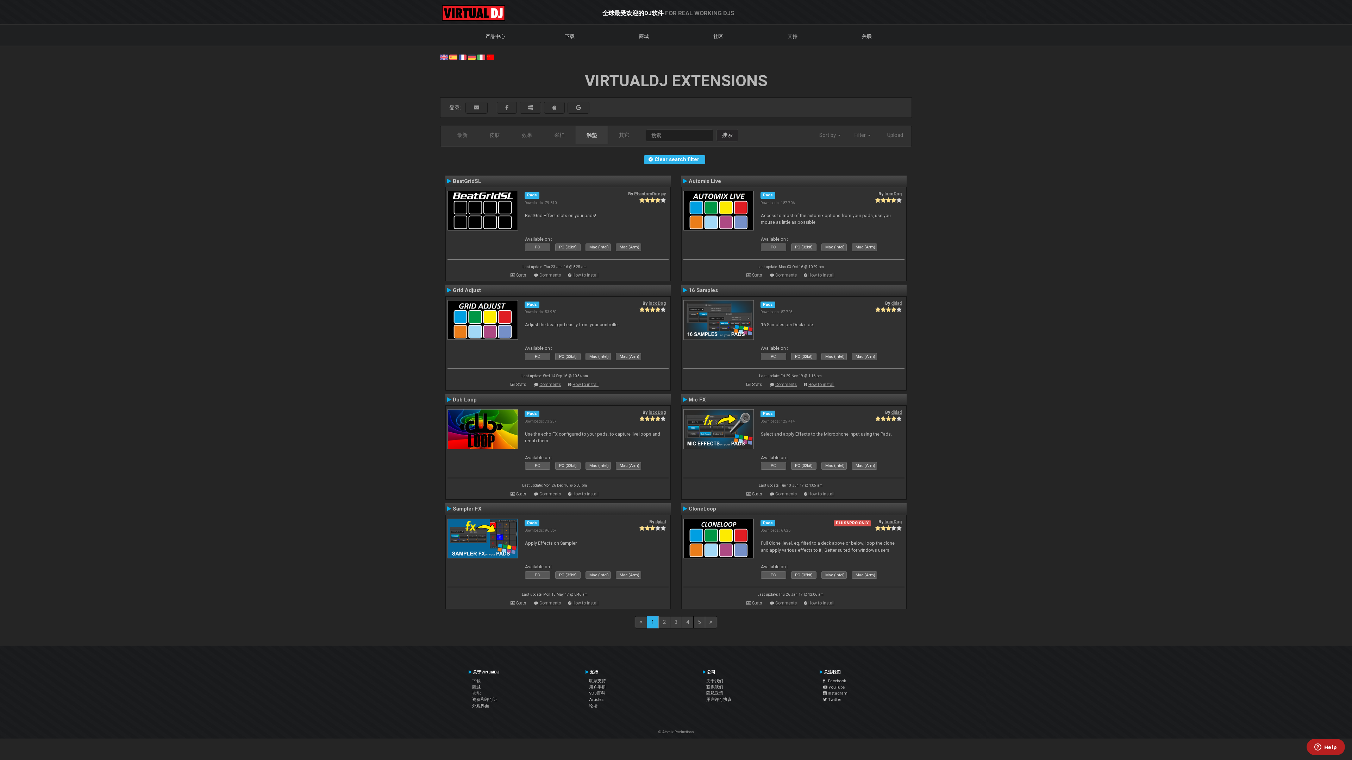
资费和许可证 (484, 699)
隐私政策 (714, 693)
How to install (585, 275)
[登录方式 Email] (476, 108)
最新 (462, 135)
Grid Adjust (467, 290)
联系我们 (714, 687)
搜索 (727, 135)
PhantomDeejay (650, 193)
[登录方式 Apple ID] (554, 108)
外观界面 (480, 705)
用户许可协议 (719, 699)
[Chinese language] (490, 56)
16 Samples (703, 290)
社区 (718, 36)
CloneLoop (702, 509)
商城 (644, 36)
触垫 (592, 135)
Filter (861, 135)
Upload (895, 135)
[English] (444, 56)
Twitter (834, 699)
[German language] (472, 56)
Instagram (837, 693)
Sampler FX (467, 509)
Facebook (835, 680)
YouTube (836, 687)
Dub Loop (465, 400)
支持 (792, 36)
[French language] (463, 56)
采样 (559, 135)
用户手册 (597, 687)
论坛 (593, 705)
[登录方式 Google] (578, 108)
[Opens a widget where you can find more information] (1325, 747)
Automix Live (705, 181)
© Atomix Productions (676, 732)
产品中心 (495, 36)
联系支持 (597, 680)
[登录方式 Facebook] (507, 108)
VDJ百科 (597, 693)
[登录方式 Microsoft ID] (530, 108)
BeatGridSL (467, 181)
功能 (476, 693)
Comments (550, 275)
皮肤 (494, 135)
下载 (570, 36)
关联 (867, 36)
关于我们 (714, 680)
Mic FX (697, 400)
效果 (527, 135)
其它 (624, 135)
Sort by (828, 135)
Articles (596, 699)
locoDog (893, 193)
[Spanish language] (453, 56)
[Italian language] (481, 56)
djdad (896, 303)
